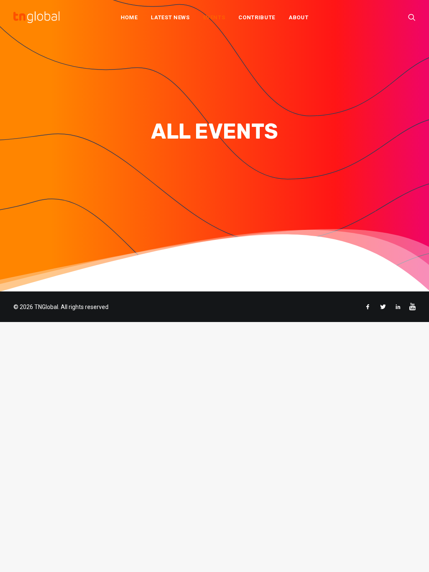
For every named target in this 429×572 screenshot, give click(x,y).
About (298, 17)
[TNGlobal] (36, 17)
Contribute (256, 17)
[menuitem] (129, 17)
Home (129, 17)
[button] (412, 17)
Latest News (170, 17)
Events (214, 17)
